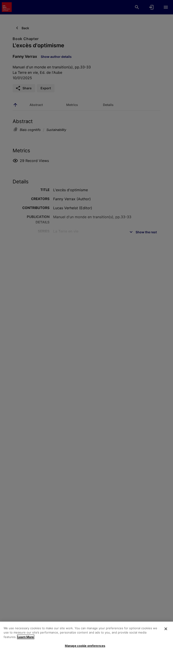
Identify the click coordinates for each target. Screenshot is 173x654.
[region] (86, 638)
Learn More (26, 637)
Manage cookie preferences (85, 645)
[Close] (166, 629)
